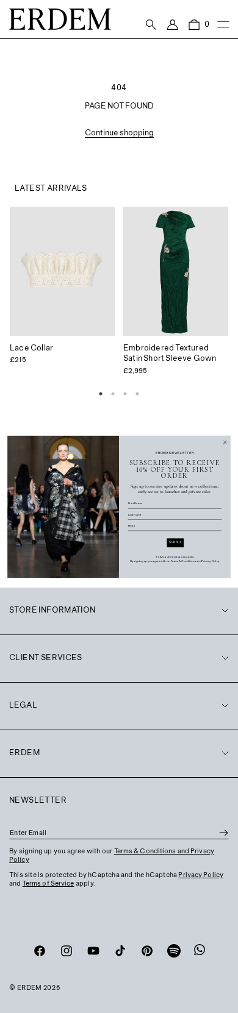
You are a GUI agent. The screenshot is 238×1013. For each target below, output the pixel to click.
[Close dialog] (225, 442)
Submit (175, 542)
